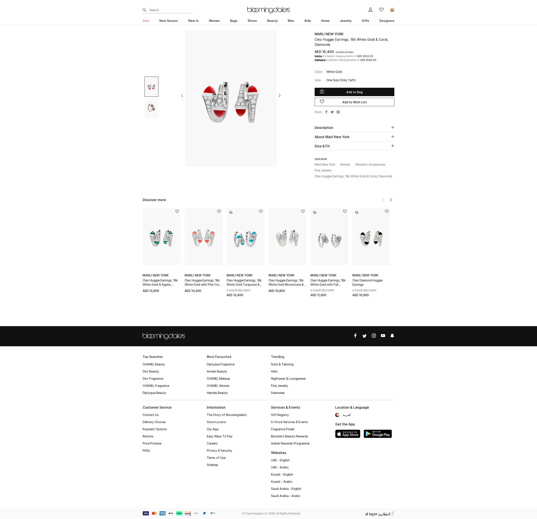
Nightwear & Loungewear (288, 378)
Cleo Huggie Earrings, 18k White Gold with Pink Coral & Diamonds (203, 282)
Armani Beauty (217, 371)
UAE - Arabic (280, 467)
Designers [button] (386, 20)
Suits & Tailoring (282, 364)
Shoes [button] (252, 20)
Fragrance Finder (283, 429)
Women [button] (214, 20)
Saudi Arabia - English (286, 488)
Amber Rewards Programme (290, 443)
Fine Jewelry (279, 385)
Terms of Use (216, 457)
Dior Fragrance (153, 378)
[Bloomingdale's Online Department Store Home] (268, 10)
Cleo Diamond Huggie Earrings (367, 282)
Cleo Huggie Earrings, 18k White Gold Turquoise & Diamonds (244, 282)
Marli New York (329, 34)
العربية (347, 415)
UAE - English (280, 460)
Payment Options (155, 429)
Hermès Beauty (217, 393)
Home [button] (325, 20)
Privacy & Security (219, 450)
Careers (212, 443)
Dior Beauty (151, 371)
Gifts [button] (365, 20)
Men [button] (291, 20)
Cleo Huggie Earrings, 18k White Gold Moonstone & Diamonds (286, 282)
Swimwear (278, 393)
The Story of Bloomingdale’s (227, 415)
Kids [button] (308, 20)
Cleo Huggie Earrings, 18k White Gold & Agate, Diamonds (160, 282)
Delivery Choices (154, 422)
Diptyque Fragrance (221, 364)
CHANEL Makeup (218, 378)
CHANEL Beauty (154, 364)
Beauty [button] (272, 20)
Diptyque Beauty (154, 393)
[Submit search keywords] (144, 10)
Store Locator (216, 422)
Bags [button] (233, 20)
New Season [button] (168, 20)
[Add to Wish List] (177, 212)
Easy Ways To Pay (219, 436)
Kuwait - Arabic (281, 481)
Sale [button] (146, 20)
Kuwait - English (282, 474)
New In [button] (193, 20)
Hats (274, 371)
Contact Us (151, 415)
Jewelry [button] (346, 20)
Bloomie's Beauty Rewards (289, 436)
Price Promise (152, 443)
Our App (213, 429)
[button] (182, 95)
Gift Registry (280, 415)
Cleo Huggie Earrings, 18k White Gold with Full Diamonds (327, 282)
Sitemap (212, 465)
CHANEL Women (218, 385)
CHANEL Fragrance (156, 385)
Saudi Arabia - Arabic (286, 496)
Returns (148, 436)
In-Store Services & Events (289, 422)
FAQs (146, 450)
